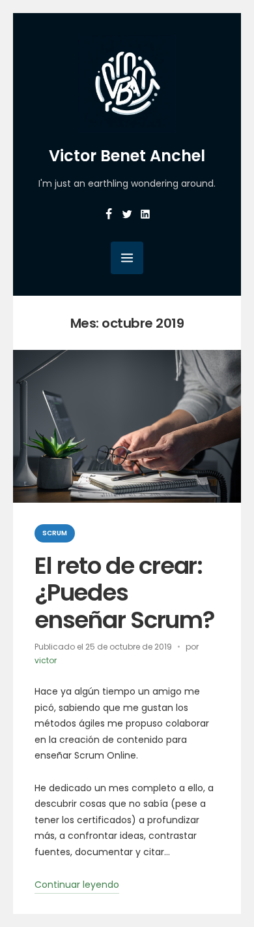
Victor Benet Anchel (127, 155)
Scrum (54, 533)
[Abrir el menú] (127, 258)
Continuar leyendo (77, 886)
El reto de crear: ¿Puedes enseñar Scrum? (124, 592)
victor (46, 660)
